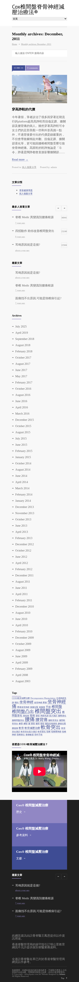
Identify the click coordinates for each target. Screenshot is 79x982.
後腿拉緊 (34, 707)
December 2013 (24, 506)
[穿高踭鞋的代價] (39, 89)
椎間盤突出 (48, 711)
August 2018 (22, 345)
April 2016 (21, 407)
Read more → (20, 159)
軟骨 (21, 727)
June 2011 (21, 587)
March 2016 (22, 413)
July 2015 (21, 438)
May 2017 (21, 376)
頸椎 (48, 732)
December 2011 (24, 575)
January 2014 (23, 500)
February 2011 (23, 600)
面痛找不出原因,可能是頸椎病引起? (38, 298)
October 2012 (23, 550)
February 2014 (23, 494)
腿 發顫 (31, 724)
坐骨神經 (26, 702)
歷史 (19, 811)
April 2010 (21, 625)
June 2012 (21, 556)
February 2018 (23, 351)
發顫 (38, 716)
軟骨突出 (51, 727)
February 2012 (23, 569)
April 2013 (21, 531)
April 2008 (21, 675)
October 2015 (23, 426)
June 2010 (21, 618)
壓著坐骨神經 (23, 707)
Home (14, 44)
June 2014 (21, 475)
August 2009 (22, 650)
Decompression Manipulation (42, 698)
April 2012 (21, 562)
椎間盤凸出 (23, 711)
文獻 (19, 858)
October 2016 (23, 388)
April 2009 (21, 662)
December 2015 (24, 419)
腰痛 (30, 719)
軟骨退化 (42, 732)
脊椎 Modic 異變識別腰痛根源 (34, 285)
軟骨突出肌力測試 (29, 732)
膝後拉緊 (62, 724)
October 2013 (23, 519)
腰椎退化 (62, 716)
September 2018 (24, 338)
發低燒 (26, 716)
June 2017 (21, 370)
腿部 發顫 (40, 724)
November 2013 (24, 513)
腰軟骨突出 (53, 720)
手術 (48, 706)
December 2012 (24, 544)
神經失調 (44, 716)
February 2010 (23, 631)
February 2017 (23, 382)
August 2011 (22, 581)
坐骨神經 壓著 (40, 703)
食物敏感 (30, 735)
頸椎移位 (21, 735)
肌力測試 (53, 716)
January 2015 (23, 457)
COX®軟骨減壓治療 (21, 698)
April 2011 (21, 594)
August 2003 (22, 681)
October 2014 (23, 463)
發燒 (32, 715)
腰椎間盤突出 (18, 720)
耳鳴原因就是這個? (27, 272)
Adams (62, 974)
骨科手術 (38, 735)
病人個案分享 (29, 167)
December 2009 (24, 637)
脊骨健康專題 (26, 190)
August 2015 (22, 432)
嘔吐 (17, 703)
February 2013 (23, 538)
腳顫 (26, 724)
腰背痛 (41, 719)
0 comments (32, 68)
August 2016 (22, 394)
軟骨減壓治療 (32, 727)
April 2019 (21, 332)
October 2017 (23, 357)
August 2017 (22, 363)
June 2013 (21, 525)
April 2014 (21, 482)
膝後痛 (15, 728)
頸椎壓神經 (56, 732)
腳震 (21, 724)
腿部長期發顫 (51, 724)
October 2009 (23, 643)
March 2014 (22, 488)
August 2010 (22, 612)
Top (62, 978)
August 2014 (22, 469)
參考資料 (22, 835)
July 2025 (21, 326)
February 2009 (23, 668)
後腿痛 (42, 707)
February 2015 (23, 450)
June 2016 (21, 401)
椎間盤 (57, 707)
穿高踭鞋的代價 (23, 109)
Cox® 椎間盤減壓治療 (32, 805)
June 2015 (21, 444)
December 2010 (24, 606)
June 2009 (21, 656)
